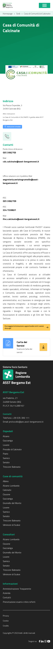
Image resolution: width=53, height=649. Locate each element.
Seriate (6, 462)
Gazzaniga (8, 440)
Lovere (6, 445)
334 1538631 (9, 210)
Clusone (6, 494)
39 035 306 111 (21, 418)
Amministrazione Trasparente (17, 588)
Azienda (6, 593)
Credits (6, 625)
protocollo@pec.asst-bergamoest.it (26, 421)
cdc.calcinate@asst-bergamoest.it (21, 161)
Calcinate (7, 490)
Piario (5, 453)
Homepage (8, 13)
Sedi (18, 13)
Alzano (6, 436)
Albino (6, 481)
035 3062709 (9, 201)
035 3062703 (9, 152)
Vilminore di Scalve (11, 525)
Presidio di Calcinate (12, 449)
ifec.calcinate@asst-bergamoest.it (21, 219)
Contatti (7, 597)
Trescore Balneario (11, 467)
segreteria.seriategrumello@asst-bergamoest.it (21, 181)
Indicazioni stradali (14, 127)
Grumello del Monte (12, 503)
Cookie (6, 620)
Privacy (6, 615)
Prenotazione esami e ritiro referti (19, 602)
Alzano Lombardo (11, 485)
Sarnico (6, 458)
